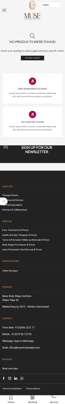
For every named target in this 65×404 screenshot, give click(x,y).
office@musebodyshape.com (24, 347)
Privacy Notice (33, 389)
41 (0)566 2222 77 (24, 327)
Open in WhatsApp (24, 341)
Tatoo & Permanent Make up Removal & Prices (25, 240)
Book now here (10, 368)
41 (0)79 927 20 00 (21, 334)
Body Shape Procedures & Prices (18, 244)
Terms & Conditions (11, 389)
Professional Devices (12, 200)
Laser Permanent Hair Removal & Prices (22, 249)
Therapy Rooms (10, 195)
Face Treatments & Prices (15, 230)
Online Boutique (10, 270)
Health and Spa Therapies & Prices (19, 235)
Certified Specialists (12, 205)
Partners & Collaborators (14, 209)
